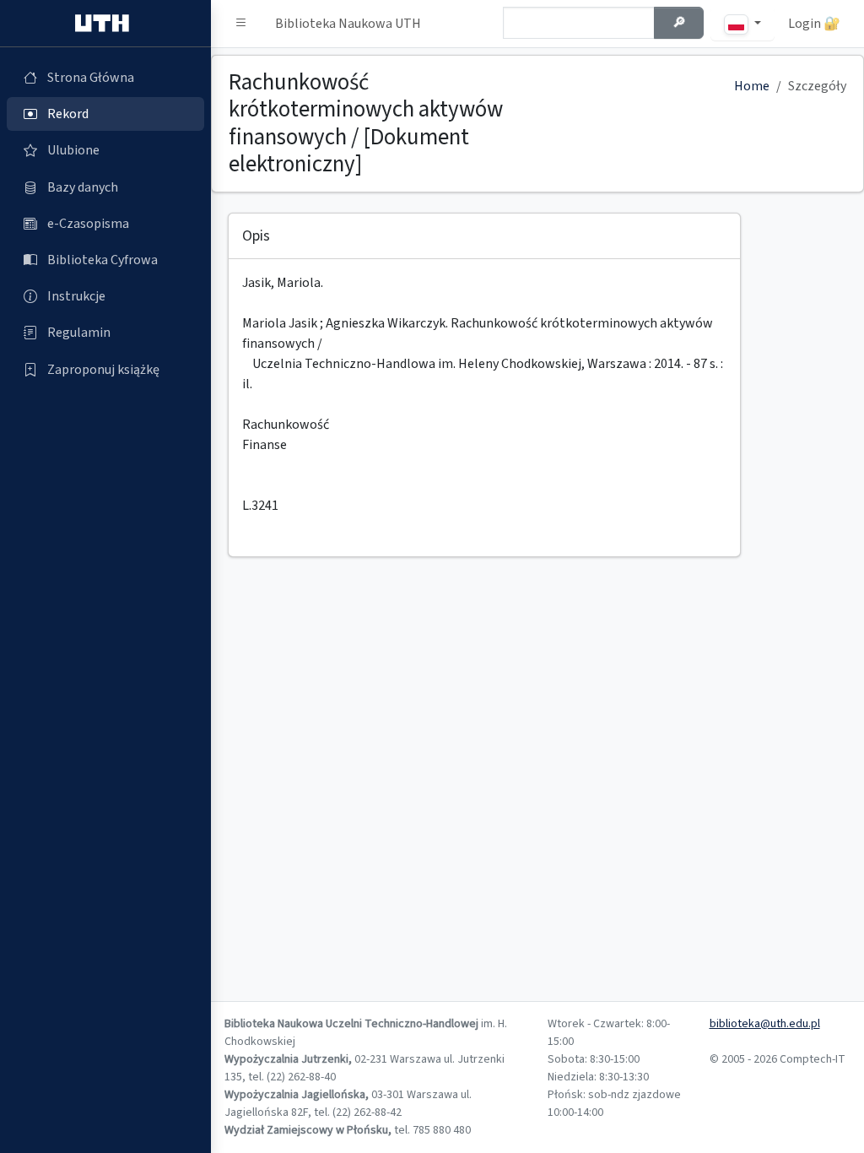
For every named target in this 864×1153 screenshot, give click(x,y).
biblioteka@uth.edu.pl (765, 1023)
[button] (241, 24)
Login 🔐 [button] (814, 23)
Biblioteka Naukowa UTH (348, 23)
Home (752, 86)
